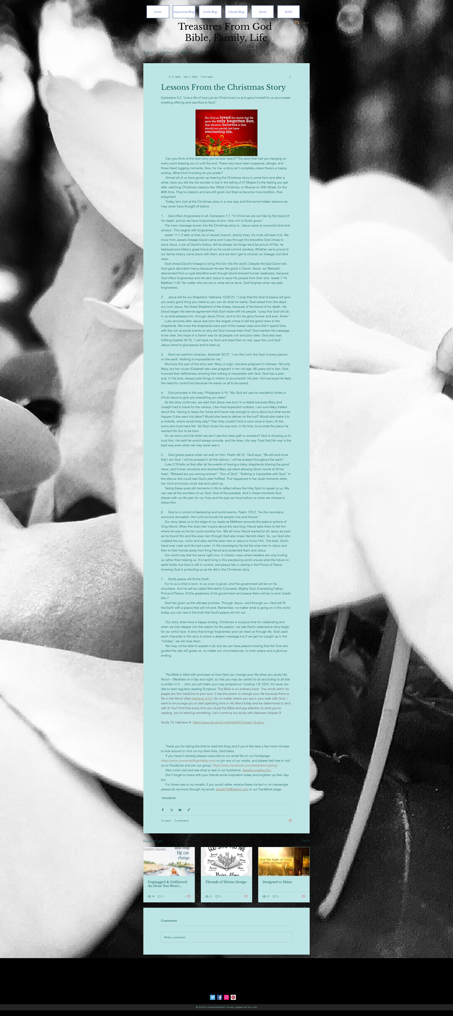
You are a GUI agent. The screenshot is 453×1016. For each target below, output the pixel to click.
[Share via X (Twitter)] (171, 809)
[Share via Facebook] (162, 809)
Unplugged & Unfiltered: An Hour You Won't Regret (168, 884)
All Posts (148, 52)
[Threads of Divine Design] (226, 861)
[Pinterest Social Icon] (233, 997)
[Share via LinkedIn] (180, 809)
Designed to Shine (277, 882)
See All (306, 840)
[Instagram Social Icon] (226, 997)
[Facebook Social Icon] (219, 997)
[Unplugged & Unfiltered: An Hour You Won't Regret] (169, 861)
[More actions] (290, 77)
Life (197, 52)
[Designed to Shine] (283, 861)
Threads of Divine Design (225, 882)
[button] (305, 52)
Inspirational (167, 52)
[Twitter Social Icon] (212, 997)
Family (184, 52)
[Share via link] (188, 809)
